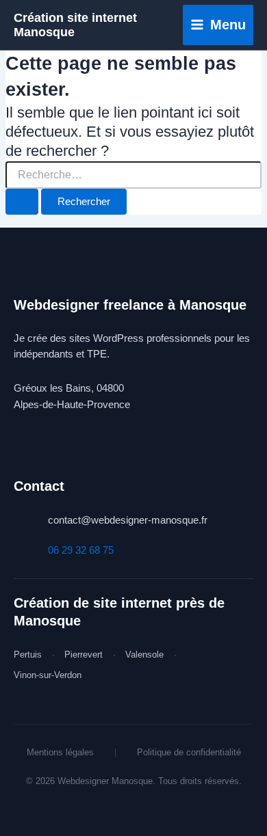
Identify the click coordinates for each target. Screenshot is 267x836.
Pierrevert (83, 654)
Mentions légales (60, 752)
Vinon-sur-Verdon (47, 675)
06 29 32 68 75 (81, 550)
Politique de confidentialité (189, 752)
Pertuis (28, 654)
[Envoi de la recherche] (21, 202)
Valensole (144, 654)
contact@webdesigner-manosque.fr (127, 520)
